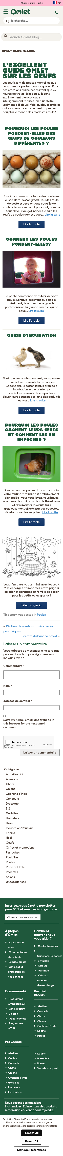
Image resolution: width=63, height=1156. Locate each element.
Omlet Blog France (18, 51)
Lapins (10, 833)
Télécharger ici (31, 605)
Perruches (13, 852)
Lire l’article (31, 224)
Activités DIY (14, 774)
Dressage (12, 803)
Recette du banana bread (39, 636)
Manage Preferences (31, 1150)
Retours (42, 965)
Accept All (31, 1133)
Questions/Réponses (49, 955)
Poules (41, 614)
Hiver (9, 823)
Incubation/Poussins (19, 828)
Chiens (10, 789)
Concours (12, 798)
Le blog (13, 1013)
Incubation (15, 1092)
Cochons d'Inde (16, 793)
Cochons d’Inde (17, 1077)
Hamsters (12, 818)
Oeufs (10, 842)
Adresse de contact (17, 701)
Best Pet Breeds (40, 993)
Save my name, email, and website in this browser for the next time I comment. (28, 723)
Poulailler (12, 857)
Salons (10, 877)
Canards (42, 1011)
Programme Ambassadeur (16, 1001)
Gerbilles (12, 813)
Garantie (43, 970)
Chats (10, 784)
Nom (7, 685)
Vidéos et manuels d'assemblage (45, 980)
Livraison (43, 960)
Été (8, 808)
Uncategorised (16, 882)
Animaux (12, 779)
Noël (9, 837)
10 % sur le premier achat (31, 3)
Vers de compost (47, 1068)
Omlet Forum (17, 1008)
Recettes (12, 872)
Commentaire (14, 666)
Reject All (31, 1141)
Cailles (12, 1058)
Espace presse (17, 961)
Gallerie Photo (17, 1018)
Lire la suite (52, 214)
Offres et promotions (20, 847)
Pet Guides (13, 1042)
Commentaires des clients (17, 955)
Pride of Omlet (16, 867)
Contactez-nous (48, 946)
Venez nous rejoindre (40, 1110)
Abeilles (42, 1006)
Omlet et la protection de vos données (16, 971)
